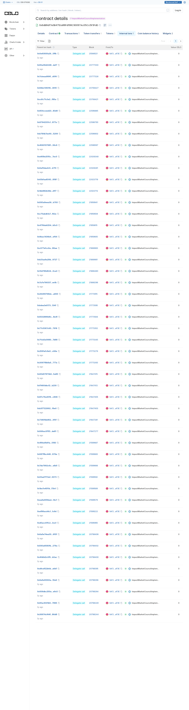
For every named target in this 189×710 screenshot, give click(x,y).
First (163, 41)
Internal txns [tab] (126, 33)
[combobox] (41, 41)
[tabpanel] (109, 329)
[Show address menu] (110, 25)
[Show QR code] (105, 25)
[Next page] (181, 41)
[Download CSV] (49, 41)
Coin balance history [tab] (148, 33)
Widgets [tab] (168, 33)
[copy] (100, 25)
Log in (178, 10)
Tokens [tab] (110, 33)
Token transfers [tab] (92, 33)
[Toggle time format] (53, 47)
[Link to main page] (11, 13)
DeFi (172, 2)
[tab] (54, 33)
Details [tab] (41, 33)
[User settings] (184, 2)
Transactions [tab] (71, 33)
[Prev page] (170, 41)
